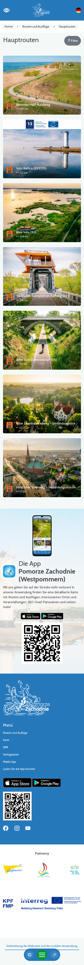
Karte (6, 740)
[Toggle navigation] (42, 955)
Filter (74, 41)
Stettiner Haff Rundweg (33, 105)
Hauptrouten (67, 26)
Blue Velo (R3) (26, 232)
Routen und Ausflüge (35, 26)
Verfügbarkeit (11, 754)
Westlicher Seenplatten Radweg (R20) (43, 296)
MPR (5, 747)
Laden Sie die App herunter (19, 769)
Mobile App (9, 761)
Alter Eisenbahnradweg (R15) (36, 360)
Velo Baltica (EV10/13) (31, 168)
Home (8, 26)
